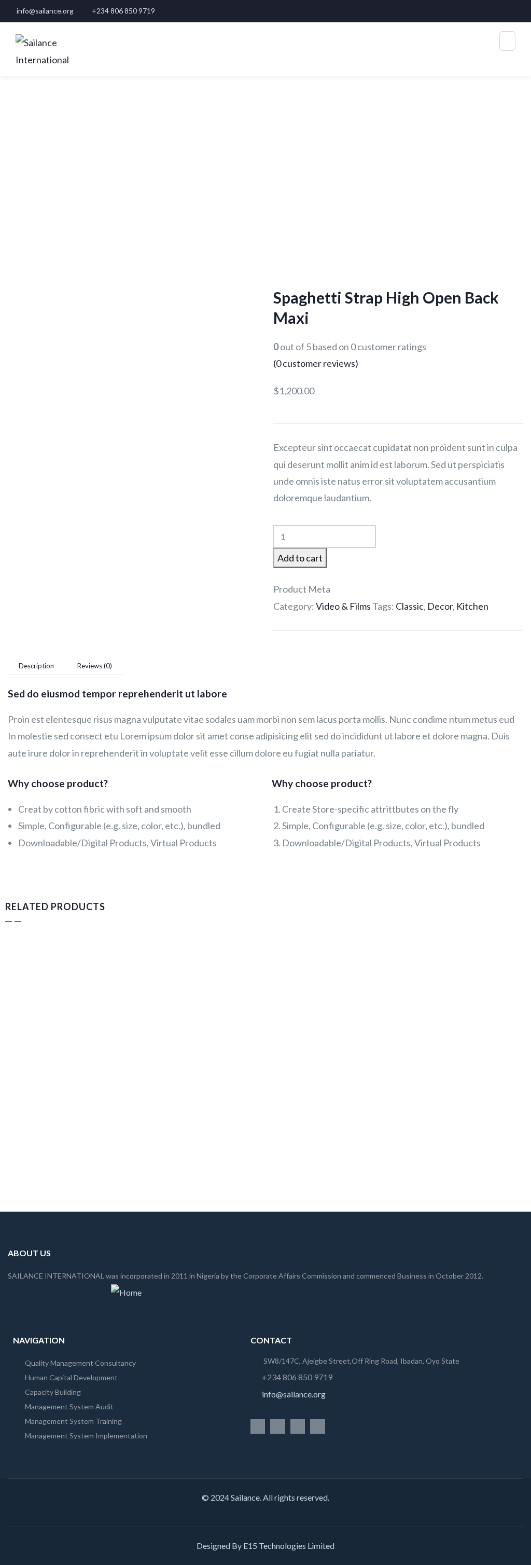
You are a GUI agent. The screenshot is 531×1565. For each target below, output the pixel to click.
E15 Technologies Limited (288, 1545)
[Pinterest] (317, 1426)
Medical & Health (431, 1080)
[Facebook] (277, 1426)
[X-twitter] (258, 1426)
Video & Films (343, 606)
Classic (410, 606)
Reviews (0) (94, 666)
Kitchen (472, 606)
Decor (440, 606)
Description (36, 666)
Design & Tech (34, 1080)
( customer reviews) (315, 363)
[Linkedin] (297, 1426)
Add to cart (300, 558)
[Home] (126, 1292)
